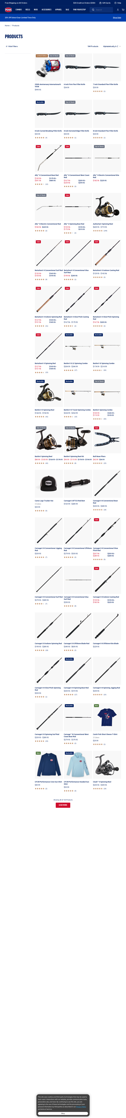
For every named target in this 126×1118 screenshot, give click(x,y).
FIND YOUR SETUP (79, 10)
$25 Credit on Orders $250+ (84, 3)
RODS (36, 10)
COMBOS (19, 10)
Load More (63, 805)
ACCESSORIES (46, 10)
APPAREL (58, 10)
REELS (28, 10)
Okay (63, 1113)
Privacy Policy (81, 1107)
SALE (67, 10)
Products (15, 26)
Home (7, 26)
